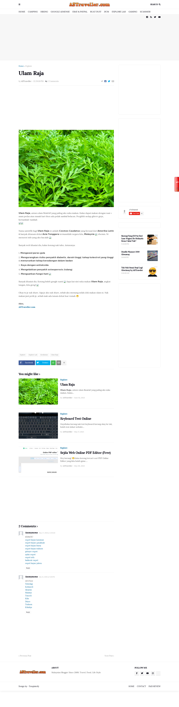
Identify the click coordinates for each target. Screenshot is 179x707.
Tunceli (28, 596)
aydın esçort (30, 554)
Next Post (109, 656)
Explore (28, 66)
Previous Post (25, 656)
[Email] (113, 81)
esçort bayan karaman (34, 540)
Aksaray (28, 590)
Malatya (28, 593)
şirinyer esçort (31, 551)
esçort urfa (29, 557)
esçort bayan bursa (33, 545)
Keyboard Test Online (75, 419)
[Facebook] (105, 81)
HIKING (44, 11)
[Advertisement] (90, 37)
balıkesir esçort (31, 560)
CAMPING (33, 11)
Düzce (27, 601)
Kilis (27, 598)
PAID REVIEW (155, 686)
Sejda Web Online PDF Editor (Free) (85, 453)
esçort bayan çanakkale (35, 543)
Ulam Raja (54, 355)
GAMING (133, 11)
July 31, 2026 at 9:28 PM (47, 577)
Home (21, 66)
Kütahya (28, 607)
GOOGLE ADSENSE (60, 11)
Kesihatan (44, 355)
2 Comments (53, 81)
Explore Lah (33, 355)
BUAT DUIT (95, 11)
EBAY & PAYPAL (79, 11)
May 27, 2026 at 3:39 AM (47, 533)
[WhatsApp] (53, 362)
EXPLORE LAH (119, 11)
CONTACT (141, 686)
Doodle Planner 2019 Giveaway (130, 253)
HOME (22, 11)
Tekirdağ (29, 584)
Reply (28, 568)
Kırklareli (29, 587)
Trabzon (28, 604)
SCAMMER (145, 11)
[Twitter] (109, 81)
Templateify (34, 686)
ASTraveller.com (27, 307)
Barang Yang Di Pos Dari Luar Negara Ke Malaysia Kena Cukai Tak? (132, 238)
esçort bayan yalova (33, 563)
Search (154, 4)
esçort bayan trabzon (34, 548)
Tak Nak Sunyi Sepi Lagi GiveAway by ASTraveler (132, 268)
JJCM (106, 11)
